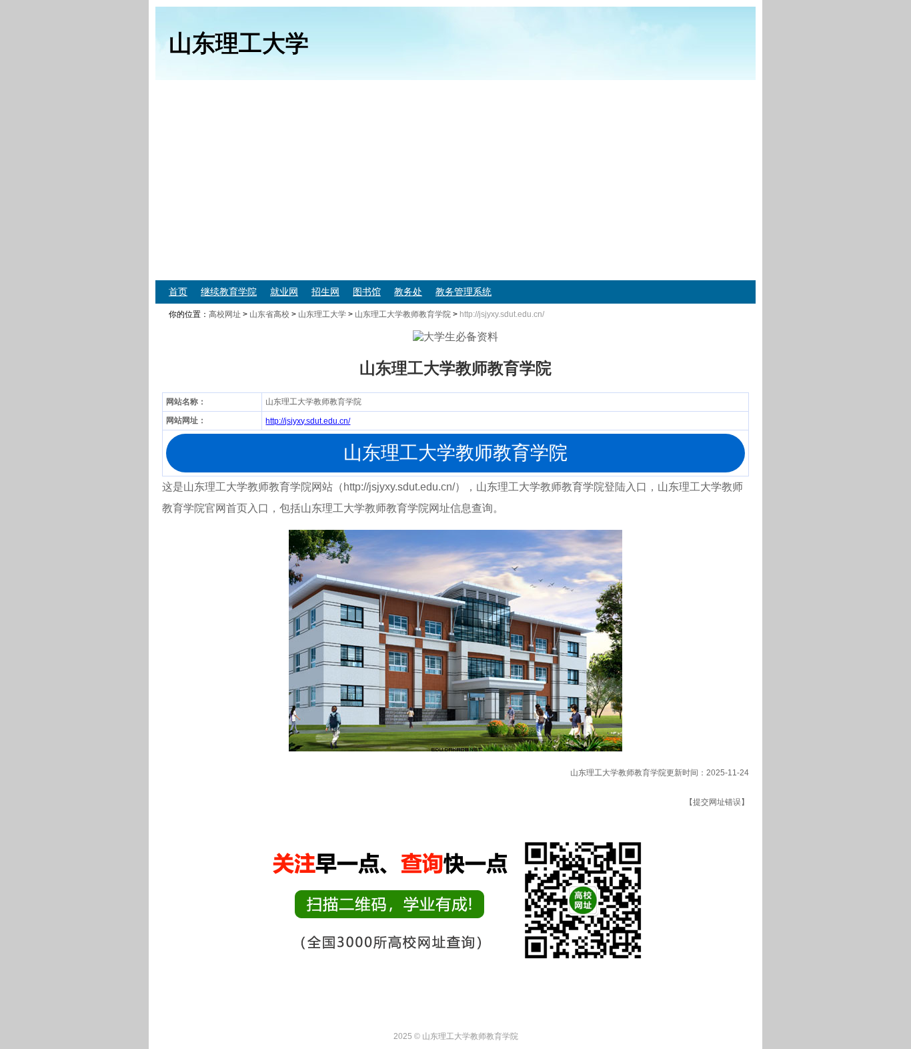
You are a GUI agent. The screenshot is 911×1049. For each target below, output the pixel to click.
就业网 (284, 291)
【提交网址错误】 (717, 802)
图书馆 (367, 291)
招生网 (325, 291)
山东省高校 (269, 314)
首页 (178, 291)
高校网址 (225, 314)
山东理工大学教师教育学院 (403, 314)
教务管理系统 (463, 291)
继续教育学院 (229, 291)
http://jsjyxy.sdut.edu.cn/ (307, 421)
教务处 (408, 291)
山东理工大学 (322, 314)
